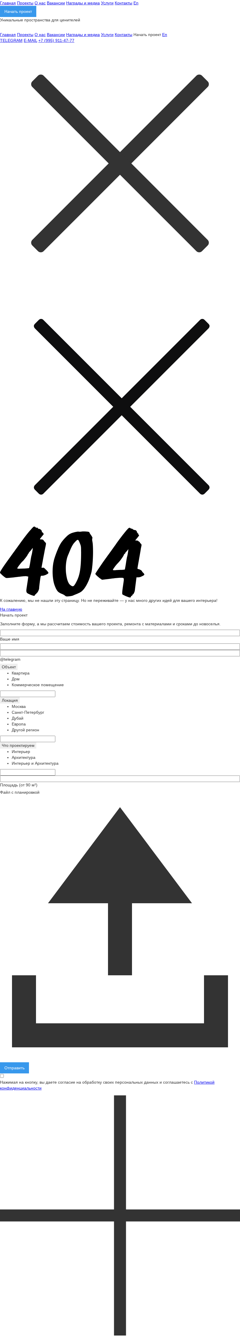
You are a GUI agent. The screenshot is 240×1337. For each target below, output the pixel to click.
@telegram (10, 659)
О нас (40, 3)
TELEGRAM (11, 40)
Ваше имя (9, 639)
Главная (8, 3)
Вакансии (56, 3)
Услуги (107, 3)
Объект (9, 667)
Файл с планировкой (20, 792)
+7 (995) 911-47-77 (56, 40)
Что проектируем (18, 745)
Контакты (123, 3)
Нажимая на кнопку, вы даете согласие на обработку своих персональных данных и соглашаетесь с (107, 1085)
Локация (10, 700)
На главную (11, 609)
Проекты (25, 3)
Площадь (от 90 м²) (18, 785)
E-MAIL (30, 40)
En (135, 3)
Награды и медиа (83, 3)
